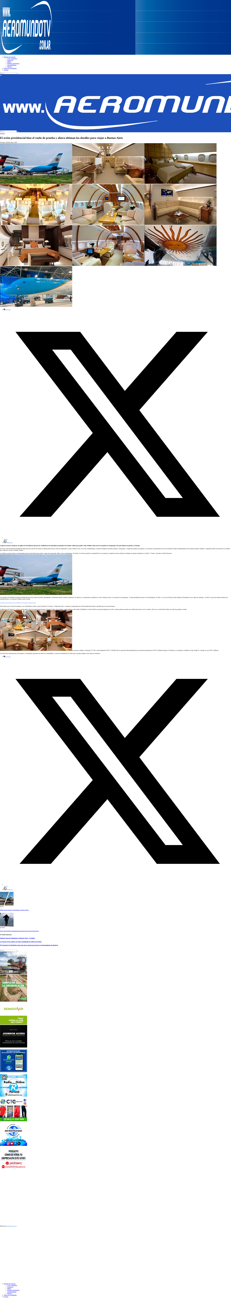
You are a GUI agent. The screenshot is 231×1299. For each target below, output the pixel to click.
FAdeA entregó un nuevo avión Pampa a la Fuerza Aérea (14, 910)
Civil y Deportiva (12, 58)
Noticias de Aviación (9, 57)
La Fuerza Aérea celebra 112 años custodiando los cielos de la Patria (21, 941)
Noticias (2, 133)
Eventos (6, 70)
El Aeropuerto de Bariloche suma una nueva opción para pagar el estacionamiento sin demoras (29, 945)
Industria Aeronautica (13, 63)
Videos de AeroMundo (10, 68)
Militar (9, 62)
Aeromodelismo (11, 65)
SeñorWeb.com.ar (11, 1226)
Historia (9, 66)
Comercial (10, 60)
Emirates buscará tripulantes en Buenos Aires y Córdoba (17, 938)
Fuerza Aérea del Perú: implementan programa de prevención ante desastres (19, 931)
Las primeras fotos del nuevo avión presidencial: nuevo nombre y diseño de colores (18, 602)
